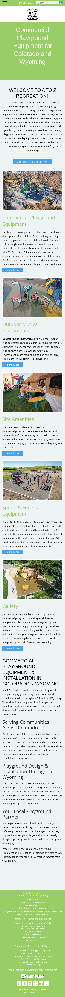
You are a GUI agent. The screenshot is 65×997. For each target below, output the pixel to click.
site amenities (27, 114)
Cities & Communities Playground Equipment (33, 950)
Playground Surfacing (33, 931)
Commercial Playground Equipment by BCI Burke (33, 923)
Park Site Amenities (33, 934)
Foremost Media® (40, 914)
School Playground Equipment (33, 953)
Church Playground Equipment (33, 959)
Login (39, 992)
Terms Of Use (29, 992)
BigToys (30, 138)
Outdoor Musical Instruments (18, 338)
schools (21, 702)
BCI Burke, (10, 138)
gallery (27, 638)
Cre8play (20, 138)
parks (29, 702)
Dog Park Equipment (33, 940)
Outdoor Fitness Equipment (33, 926)
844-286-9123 (25, 2)
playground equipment (49, 264)
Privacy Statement (38, 989)
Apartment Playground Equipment (33, 962)
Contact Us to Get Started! (32, 162)
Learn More (13, 270)
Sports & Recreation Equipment (33, 937)
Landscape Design (33, 965)
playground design (25, 694)
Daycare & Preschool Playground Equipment (33, 956)
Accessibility (24, 989)
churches (38, 702)
